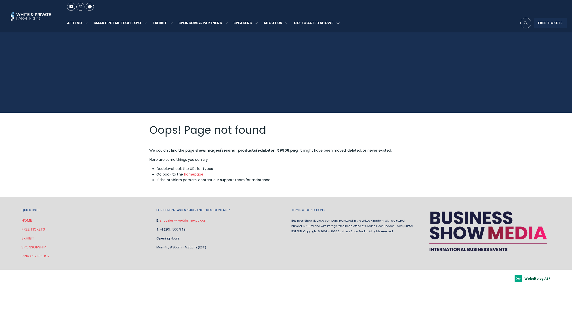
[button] (525, 23)
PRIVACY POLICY (35, 256)
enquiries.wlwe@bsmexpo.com (184, 220)
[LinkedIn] (71, 7)
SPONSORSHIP (33, 247)
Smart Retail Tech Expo (117, 22)
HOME (26, 220)
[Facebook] (90, 7)
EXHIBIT (27, 238)
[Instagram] (80, 7)
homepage (193, 174)
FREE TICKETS (33, 229)
